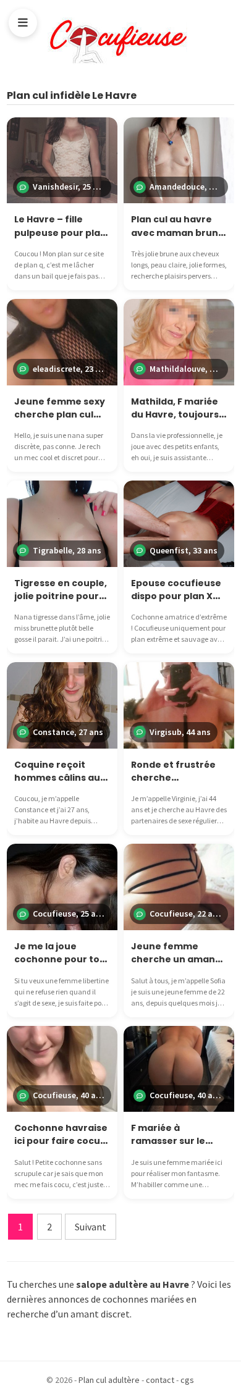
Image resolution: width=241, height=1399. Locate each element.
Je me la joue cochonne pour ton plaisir (60, 959)
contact (160, 1379)
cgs (187, 1379)
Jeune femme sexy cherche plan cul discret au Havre (59, 414)
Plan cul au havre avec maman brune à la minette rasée (177, 232)
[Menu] (23, 23)
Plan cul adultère (109, 1379)
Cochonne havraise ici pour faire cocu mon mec (61, 1141)
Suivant (90, 1226)
